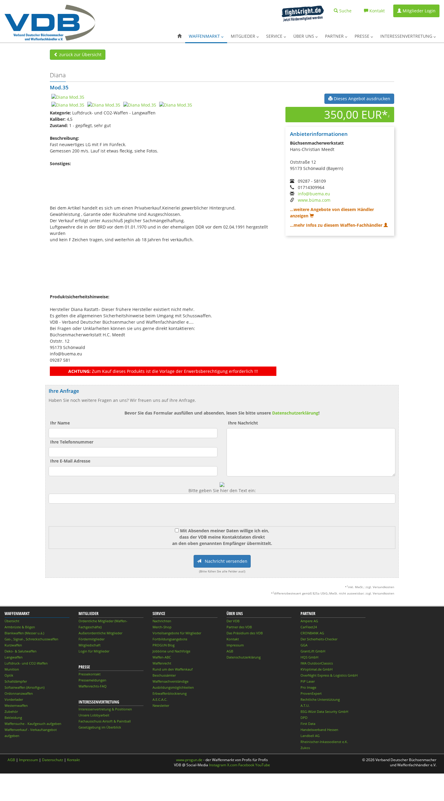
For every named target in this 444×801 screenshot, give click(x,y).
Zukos (305, 747)
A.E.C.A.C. (160, 699)
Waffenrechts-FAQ (93, 686)
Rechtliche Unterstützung (320, 699)
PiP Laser (308, 681)
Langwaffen (14, 657)
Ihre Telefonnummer (71, 442)
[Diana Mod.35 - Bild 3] (104, 104)
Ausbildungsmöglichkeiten (173, 687)
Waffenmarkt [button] (205, 36)
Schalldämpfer (16, 681)
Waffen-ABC (162, 657)
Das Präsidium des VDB (245, 633)
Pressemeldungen (92, 680)
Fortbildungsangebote (170, 639)
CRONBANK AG (312, 633)
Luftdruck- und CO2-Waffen (26, 663)
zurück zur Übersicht (79, 54)
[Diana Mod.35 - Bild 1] (68, 97)
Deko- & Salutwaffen (21, 651)
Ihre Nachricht (243, 423)
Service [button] (275, 36)
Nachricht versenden (224, 561)
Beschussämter (164, 675)
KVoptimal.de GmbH (317, 669)
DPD (304, 717)
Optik (9, 675)
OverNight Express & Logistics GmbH (329, 675)
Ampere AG (309, 621)
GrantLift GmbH (313, 651)
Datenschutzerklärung (295, 413)
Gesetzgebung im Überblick (100, 727)
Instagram (217, 764)
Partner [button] (335, 36)
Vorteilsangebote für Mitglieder (177, 633)
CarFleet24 (309, 627)
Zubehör (11, 711)
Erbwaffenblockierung (170, 693)
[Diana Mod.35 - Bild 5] (176, 104)
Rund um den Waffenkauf (173, 669)
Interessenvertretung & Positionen (105, 709)
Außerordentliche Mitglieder (100, 633)
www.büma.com (314, 200)
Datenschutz (52, 759)
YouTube (262, 764)
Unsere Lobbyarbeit (94, 715)
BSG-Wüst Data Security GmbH (324, 711)
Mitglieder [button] (243, 36)
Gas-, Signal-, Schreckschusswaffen (31, 639)
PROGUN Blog (164, 645)
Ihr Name (60, 423)
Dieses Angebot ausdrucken (361, 98)
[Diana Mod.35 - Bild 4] (140, 104)
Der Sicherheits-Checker (319, 639)
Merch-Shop (162, 627)
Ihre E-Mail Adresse (70, 461)
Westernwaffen (16, 705)
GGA (304, 645)
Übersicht (12, 621)
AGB (230, 651)
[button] (179, 36)
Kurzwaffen (13, 645)
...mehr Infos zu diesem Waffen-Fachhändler (337, 225)
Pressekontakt (90, 674)
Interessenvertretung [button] (406, 36)
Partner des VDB (239, 627)
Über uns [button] (304, 36)
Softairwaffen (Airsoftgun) (24, 687)
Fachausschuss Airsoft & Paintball (105, 721)
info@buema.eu (314, 194)
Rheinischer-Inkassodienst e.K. (324, 741)
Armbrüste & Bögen (20, 627)
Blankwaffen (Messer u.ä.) (24, 633)
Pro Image (308, 687)
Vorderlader (14, 699)
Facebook (246, 764)
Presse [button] (363, 36)
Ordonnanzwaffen (19, 693)
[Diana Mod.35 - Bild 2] (68, 104)
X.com (232, 764)
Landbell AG (310, 735)
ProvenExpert (311, 693)
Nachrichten (162, 621)
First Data (308, 723)
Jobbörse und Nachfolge (171, 651)
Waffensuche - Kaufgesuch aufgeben (33, 723)
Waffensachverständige (170, 681)
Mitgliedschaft (90, 645)
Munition (12, 669)
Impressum (235, 645)
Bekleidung (13, 717)
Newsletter (161, 705)
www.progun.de (189, 759)
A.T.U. (305, 705)
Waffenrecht (162, 663)
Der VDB (233, 621)
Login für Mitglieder (94, 651)
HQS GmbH (309, 657)
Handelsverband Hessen (319, 729)
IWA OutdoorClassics (317, 663)
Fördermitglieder (92, 639)
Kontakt (233, 639)
